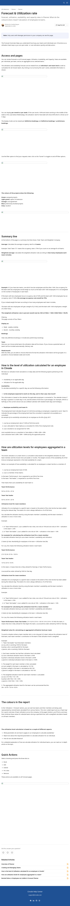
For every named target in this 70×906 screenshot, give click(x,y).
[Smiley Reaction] (12, 852)
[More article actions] (67, 25)
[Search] (64, 2)
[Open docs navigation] (67, 2)
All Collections (5, 9)
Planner (13, 9)
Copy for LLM (61, 25)
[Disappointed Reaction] (3, 852)
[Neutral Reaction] (7, 852)
